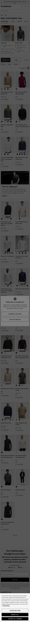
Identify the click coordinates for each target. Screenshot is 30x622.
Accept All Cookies (15, 619)
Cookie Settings (15, 610)
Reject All (15, 614)
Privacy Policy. (6, 605)
